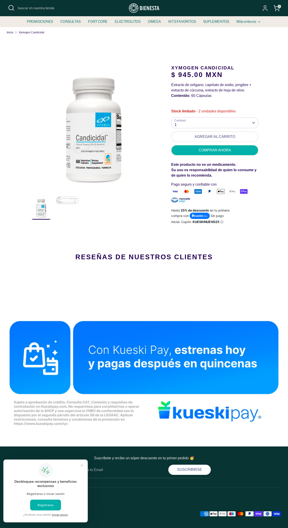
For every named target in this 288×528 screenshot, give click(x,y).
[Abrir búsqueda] (11, 7)
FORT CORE (97, 21)
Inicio (10, 32)
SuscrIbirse (189, 469)
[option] (94, 131)
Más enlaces (246, 21)
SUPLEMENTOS (216, 21)
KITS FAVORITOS (182, 21)
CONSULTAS (70, 21)
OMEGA (154, 21)
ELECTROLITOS (127, 21)
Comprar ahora (215, 150)
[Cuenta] (265, 8)
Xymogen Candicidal (31, 32)
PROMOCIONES (40, 21)
